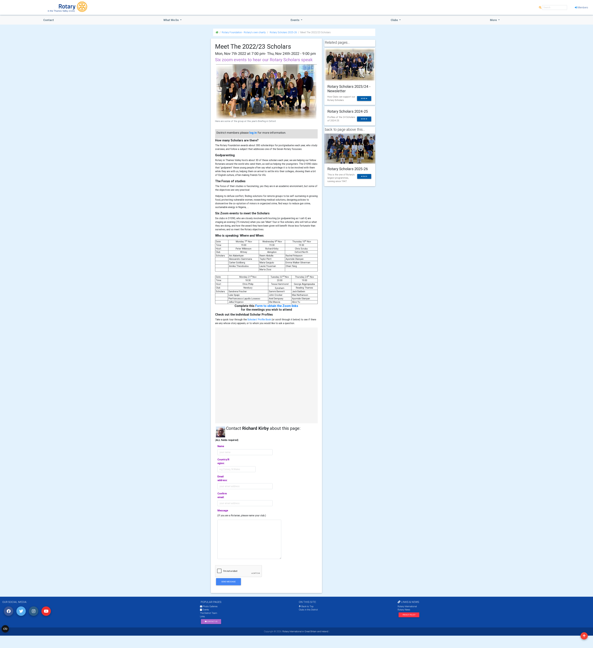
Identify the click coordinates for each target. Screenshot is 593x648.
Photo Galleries (210, 606)
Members (583, 7)
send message (228, 581)
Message (222, 510)
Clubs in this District (308, 609)
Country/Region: (223, 461)
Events (205, 609)
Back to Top (307, 606)
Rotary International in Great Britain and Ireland (305, 631)
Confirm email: (222, 495)
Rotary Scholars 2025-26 (283, 32)
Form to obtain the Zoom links (276, 306)
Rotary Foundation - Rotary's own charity (244, 32)
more (363, 99)
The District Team (208, 613)
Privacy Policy (409, 615)
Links (202, 616)
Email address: (222, 478)
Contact (48, 20)
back (364, 176)
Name (220, 446)
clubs (395, 20)
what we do (171, 20)
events (295, 20)
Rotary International (407, 606)
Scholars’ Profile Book (259, 319)
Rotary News (404, 609)
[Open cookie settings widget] (5, 629)
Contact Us (211, 621)
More (493, 20)
